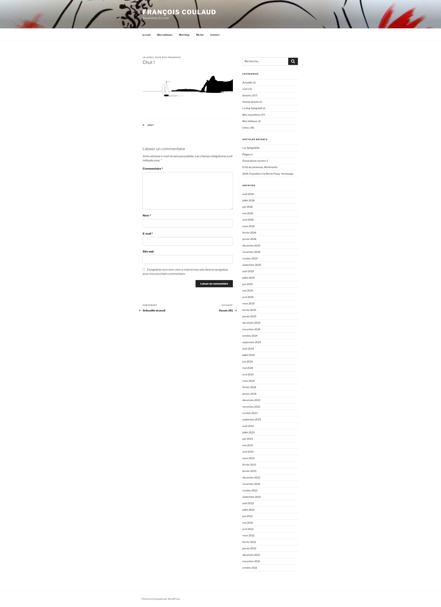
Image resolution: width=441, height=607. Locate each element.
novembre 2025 (251, 251)
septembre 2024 (251, 342)
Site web (148, 251)
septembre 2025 (251, 264)
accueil (146, 34)
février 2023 (249, 464)
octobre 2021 (249, 567)
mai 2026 (247, 213)
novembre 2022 (251, 483)
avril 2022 (247, 529)
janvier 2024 (249, 393)
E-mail (148, 233)
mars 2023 (248, 458)
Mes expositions (251, 114)
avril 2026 (248, 219)
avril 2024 (248, 374)
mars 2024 (248, 380)
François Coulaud (179, 12)
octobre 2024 (250, 335)
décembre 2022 (251, 477)
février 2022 (249, 541)
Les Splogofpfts (251, 147)
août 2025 (248, 271)
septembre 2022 (251, 496)
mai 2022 (247, 522)
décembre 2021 (251, 554)
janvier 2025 (249, 316)
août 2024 (248, 348)
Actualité (247, 82)
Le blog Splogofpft (252, 108)
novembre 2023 (251, 406)
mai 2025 (247, 290)
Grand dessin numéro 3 (255, 160)
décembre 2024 (251, 322)
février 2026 (249, 232)
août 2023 (248, 425)
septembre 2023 (251, 419)
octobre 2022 (249, 490)
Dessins (246, 95)
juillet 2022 (248, 509)
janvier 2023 (249, 470)
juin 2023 (247, 438)
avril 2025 (248, 297)
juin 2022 (247, 516)
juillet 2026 (248, 200)
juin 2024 (247, 361)
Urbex (245, 127)
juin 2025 (247, 284)
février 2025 (249, 309)
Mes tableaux (164, 34)
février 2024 (249, 387)
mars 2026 (248, 226)
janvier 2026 (249, 238)
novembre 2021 (251, 561)
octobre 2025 (250, 258)
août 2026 (248, 194)
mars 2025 (248, 303)
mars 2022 (248, 535)
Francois (174, 57)
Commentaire (153, 168)
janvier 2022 (249, 548)
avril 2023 (248, 451)
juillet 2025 (248, 277)
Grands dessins (250, 101)
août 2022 (248, 503)
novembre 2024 (251, 329)
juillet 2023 (248, 432)
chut (150, 125)
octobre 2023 (250, 413)
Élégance (247, 154)
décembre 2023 (251, 400)
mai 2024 (247, 367)
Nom (147, 215)
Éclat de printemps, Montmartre (260, 167)
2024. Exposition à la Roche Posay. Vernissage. (268, 173)
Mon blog (184, 34)
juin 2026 (247, 206)
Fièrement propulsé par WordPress (161, 598)
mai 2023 (247, 445)
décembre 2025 (251, 245)
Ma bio (200, 34)
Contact (214, 34)
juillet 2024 (248, 354)
